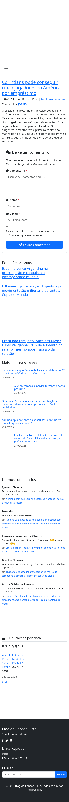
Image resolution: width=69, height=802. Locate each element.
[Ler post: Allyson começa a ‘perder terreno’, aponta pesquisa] (7, 389)
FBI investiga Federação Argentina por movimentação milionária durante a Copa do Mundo (33, 290)
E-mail (15, 213)
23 (3, 667)
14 (19, 659)
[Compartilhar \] (18, 104)
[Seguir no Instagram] (38, 3)
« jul (4, 682)
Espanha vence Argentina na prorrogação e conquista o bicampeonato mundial (25, 272)
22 (22, 663)
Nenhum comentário (53, 99)
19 (13, 663)
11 (10, 659)
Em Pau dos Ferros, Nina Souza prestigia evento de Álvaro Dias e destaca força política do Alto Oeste (38, 438)
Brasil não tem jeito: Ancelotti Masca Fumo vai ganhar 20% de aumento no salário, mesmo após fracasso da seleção (32, 347)
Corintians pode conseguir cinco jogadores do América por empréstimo (31, 87)
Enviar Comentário (37, 245)
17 (6, 663)
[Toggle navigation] (6, 67)
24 (6, 667)
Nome (14, 200)
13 (16, 659)
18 (10, 663)
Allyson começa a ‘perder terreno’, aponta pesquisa (39, 387)
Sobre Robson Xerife (14, 757)
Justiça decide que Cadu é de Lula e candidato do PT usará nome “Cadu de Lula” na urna (33, 372)
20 (16, 663)
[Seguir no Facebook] (29, 3)
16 (3, 663)
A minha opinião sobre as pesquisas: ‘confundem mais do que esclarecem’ (31, 421)
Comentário (18, 170)
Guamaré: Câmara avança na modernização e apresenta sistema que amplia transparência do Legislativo (31, 404)
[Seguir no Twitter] (33, 3)
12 (13, 659)
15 (22, 659)
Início (5, 754)
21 (19, 663)
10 (6, 659)
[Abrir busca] (66, 67)
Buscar (61, 774)
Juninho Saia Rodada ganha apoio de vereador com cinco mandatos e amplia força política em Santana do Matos (31, 523)
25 (10, 667)
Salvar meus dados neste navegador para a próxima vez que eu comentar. (32, 233)
